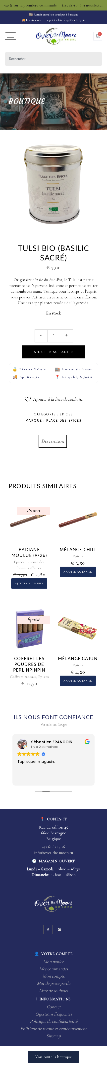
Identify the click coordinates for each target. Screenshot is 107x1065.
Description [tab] (52, 441)
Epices (66, 414)
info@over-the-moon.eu (53, 852)
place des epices (64, 420)
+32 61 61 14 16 (53, 847)
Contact (54, 1007)
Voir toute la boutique (53, 1057)
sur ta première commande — (53, 5)
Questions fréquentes (53, 1014)
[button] (54, 399)
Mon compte (54, 976)
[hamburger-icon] (10, 36)
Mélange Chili (78, 550)
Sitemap (53, 1036)
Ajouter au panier (53, 351)
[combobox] (53, 59)
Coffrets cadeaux (23, 676)
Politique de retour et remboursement (53, 1028)
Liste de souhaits (53, 990)
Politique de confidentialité (53, 1021)
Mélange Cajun (78, 659)
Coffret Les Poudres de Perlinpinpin (29, 664)
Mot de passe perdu (53, 983)
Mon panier (53, 961)
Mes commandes (53, 969)
